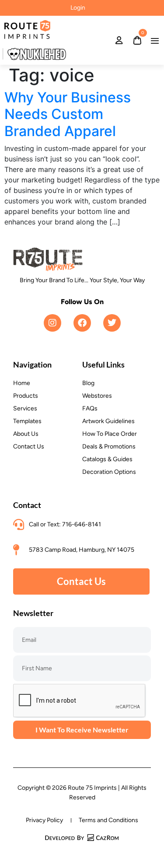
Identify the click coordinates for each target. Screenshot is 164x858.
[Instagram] (52, 323)
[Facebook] (82, 323)
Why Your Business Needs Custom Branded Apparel (67, 114)
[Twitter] (112, 323)
